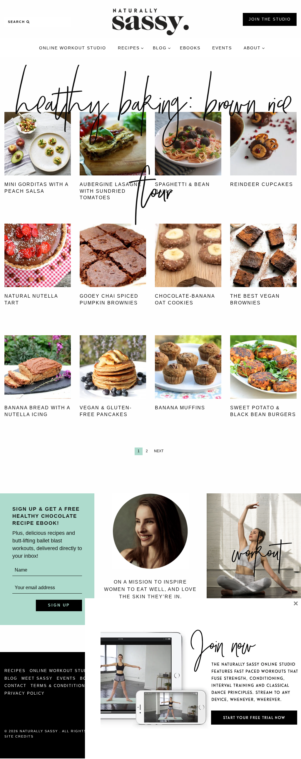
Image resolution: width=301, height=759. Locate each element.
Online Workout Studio (61, 670)
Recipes (15, 670)
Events (66, 678)
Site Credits (19, 736)
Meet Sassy (37, 678)
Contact (15, 685)
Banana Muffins (180, 407)
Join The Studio (270, 19)
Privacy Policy (24, 693)
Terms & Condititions (59, 685)
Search (17, 22)
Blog (10, 678)
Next (158, 451)
